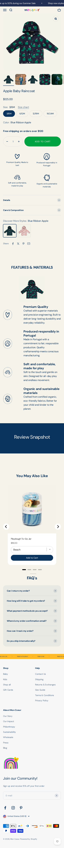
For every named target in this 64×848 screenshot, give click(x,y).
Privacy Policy (41, 700)
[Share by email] (28, 243)
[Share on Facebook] (13, 243)
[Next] (58, 527)
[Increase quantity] (19, 141)
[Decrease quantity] (7, 141)
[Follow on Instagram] (13, 808)
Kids (5, 679)
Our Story (7, 716)
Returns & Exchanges (45, 684)
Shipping (39, 679)
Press (5, 742)
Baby (5, 674)
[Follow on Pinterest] (21, 808)
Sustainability (9, 732)
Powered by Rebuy (32, 573)
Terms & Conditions (44, 695)
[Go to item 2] (20, 80)
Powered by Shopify (28, 839)
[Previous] (6, 527)
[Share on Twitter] (18, 243)
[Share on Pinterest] (23, 243)
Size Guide (40, 689)
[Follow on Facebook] (5, 808)
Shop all (7, 684)
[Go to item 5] (57, 80)
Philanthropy (9, 726)
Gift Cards (8, 689)
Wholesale (8, 737)
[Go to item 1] (8, 80)
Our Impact (8, 721)
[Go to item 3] (32, 80)
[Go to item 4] (44, 80)
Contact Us (40, 674)
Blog (5, 747)
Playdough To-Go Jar (21, 538)
